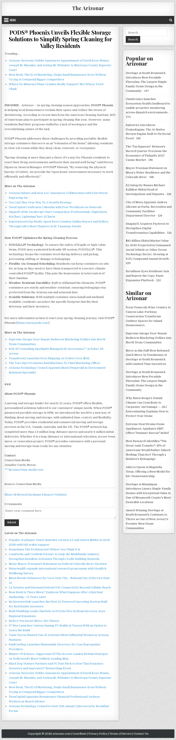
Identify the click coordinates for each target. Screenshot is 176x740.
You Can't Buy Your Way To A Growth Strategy (40, 202)
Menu (13, 20)
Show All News (15, 494)
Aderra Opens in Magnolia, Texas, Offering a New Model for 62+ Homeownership (148, 471)
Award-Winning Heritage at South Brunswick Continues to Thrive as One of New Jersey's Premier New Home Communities (147, 519)
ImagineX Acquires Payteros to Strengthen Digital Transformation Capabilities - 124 (148, 228)
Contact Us (141, 733)
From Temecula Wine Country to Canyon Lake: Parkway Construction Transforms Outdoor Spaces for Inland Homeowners (148, 316)
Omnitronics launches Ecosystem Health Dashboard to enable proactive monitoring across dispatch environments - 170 (148, 107)
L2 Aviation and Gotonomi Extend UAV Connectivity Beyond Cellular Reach (60, 587)
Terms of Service (120, 733)
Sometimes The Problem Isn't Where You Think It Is (44, 549)
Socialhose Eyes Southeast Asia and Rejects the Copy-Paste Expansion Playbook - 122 (147, 276)
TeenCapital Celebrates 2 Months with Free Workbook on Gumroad (55, 207)
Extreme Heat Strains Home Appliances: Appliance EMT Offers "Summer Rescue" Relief (147, 428)
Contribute (79, 733)
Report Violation (55, 494)
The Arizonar (88, 8)
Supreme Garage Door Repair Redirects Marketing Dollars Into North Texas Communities (148, 338)
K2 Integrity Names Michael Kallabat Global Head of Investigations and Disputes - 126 (148, 190)
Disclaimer (34, 494)
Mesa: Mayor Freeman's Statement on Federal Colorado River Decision (58, 563)
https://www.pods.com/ (33, 322)
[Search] (170, 20)
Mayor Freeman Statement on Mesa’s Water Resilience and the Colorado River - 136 (148, 172)
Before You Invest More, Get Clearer (34, 620)
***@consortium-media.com (24, 469)
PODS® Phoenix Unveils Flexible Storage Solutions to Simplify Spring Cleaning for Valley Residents (60, 39)
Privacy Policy (98, 733)
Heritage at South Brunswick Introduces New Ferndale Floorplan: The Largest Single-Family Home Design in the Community (147, 380)
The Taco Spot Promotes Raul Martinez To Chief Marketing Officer (54, 363)
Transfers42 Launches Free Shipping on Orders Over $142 (49, 358)
